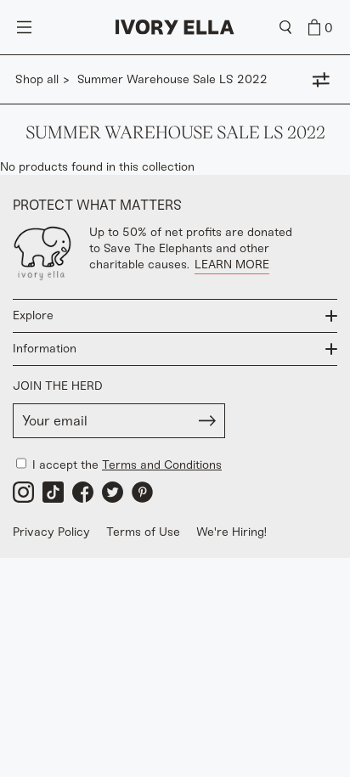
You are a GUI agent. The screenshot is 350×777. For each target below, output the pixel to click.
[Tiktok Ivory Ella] (53, 492)
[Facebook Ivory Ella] (82, 492)
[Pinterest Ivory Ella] (142, 492)
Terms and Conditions (162, 465)
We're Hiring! (231, 532)
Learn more (232, 264)
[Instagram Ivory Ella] (23, 492)
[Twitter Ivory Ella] (112, 492)
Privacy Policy (51, 532)
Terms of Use (143, 532)
